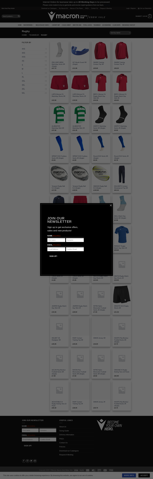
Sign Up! (53, 256)
